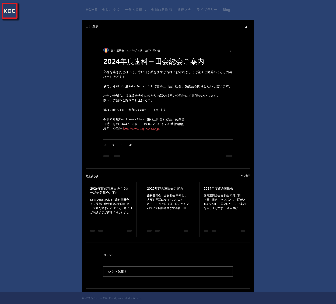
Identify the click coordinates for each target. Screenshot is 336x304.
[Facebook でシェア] (105, 145)
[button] (161, 9)
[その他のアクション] (231, 50)
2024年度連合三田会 (218, 188)
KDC (9, 10)
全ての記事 (92, 26)
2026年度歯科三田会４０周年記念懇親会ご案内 (109, 190)
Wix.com (137, 298)
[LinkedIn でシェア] (122, 145)
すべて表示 (244, 175)
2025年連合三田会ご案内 (165, 188)
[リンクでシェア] (130, 145)
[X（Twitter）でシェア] (113, 145)
